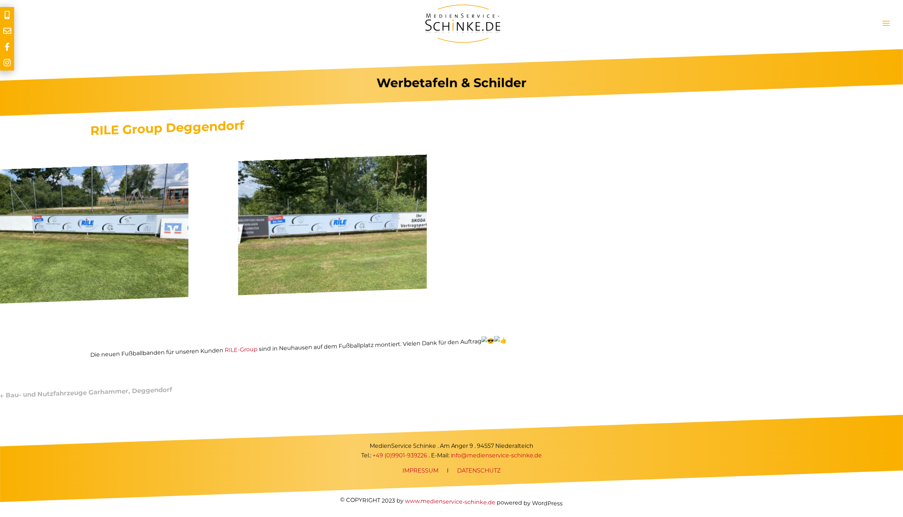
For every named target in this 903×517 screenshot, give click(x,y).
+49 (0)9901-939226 (399, 455)
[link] (241, 349)
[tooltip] (7, 15)
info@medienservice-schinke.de (496, 455)
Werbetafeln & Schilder (452, 82)
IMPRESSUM (420, 471)
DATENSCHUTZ (479, 471)
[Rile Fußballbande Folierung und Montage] (94, 300)
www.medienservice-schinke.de (450, 502)
